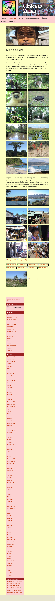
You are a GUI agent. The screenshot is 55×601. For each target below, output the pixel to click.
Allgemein (9, 348)
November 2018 (11, 485)
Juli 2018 (9, 489)
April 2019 (9, 477)
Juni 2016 (9, 511)
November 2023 (11, 404)
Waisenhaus (10, 333)
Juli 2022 (9, 435)
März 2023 (9, 418)
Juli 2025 (9, 364)
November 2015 (11, 525)
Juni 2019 (9, 475)
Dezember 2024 (11, 378)
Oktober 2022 (10, 428)
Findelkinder (10, 336)
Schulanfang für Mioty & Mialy (14, 590)
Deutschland (10, 322)
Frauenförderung (11, 345)
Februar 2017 (10, 499)
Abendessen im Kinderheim (13, 585)
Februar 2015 (10, 537)
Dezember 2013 (11, 565)
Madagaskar (12, 18)
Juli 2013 (9, 570)
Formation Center (11, 319)
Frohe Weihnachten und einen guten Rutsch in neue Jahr (14, 582)
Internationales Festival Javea (14, 592)
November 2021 (11, 449)
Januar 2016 (10, 520)
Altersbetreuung (11, 326)
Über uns (44, 18)
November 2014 (11, 542)
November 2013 (11, 568)
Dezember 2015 (11, 523)
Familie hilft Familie (12, 317)
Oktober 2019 (10, 470)
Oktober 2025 (10, 359)
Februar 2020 (10, 463)
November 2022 (11, 425)
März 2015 (9, 534)
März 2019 (9, 480)
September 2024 (11, 380)
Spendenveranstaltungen (32, 18)
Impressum (12, 21)
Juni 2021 (9, 454)
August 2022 (10, 432)
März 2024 (9, 394)
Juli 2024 (9, 385)
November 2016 (11, 506)
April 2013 (9, 575)
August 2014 (10, 546)
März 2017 (9, 496)
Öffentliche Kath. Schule (13, 341)
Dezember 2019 (11, 466)
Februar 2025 (10, 373)
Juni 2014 (9, 551)
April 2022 (9, 442)
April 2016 (9, 515)
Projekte (21, 18)
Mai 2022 (9, 440)
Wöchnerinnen (10, 329)
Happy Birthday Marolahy (13, 588)
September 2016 (11, 508)
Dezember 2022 (11, 423)
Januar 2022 (10, 447)
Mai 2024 (9, 390)
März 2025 (9, 371)
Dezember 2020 (11, 458)
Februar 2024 (10, 397)
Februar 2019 (10, 482)
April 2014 (9, 556)
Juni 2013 (9, 572)
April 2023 (9, 416)
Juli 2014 (9, 549)
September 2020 (11, 461)
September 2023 (11, 406)
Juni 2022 (9, 437)
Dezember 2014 (11, 539)
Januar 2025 (10, 375)
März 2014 (9, 558)
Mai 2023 (9, 413)
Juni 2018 (9, 492)
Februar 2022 (10, 444)
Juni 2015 (9, 530)
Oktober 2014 (10, 544)
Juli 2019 (9, 473)
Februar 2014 (10, 561)
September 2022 (11, 430)
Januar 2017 (10, 501)
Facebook (3, 21)
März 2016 (9, 518)
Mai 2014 (9, 553)
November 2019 (11, 468)
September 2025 (11, 361)
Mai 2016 (9, 513)
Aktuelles (3, 18)
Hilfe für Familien (11, 324)
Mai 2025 (9, 368)
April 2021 (9, 456)
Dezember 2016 (11, 504)
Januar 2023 (10, 421)
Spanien (9, 343)
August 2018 (10, 487)
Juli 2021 (9, 451)
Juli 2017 (9, 494)
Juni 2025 (9, 366)
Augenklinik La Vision (12, 331)
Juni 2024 (9, 387)
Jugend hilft (10, 350)
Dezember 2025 (11, 356)
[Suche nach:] (52, 18)
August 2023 (10, 409)
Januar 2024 (10, 399)
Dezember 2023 (11, 402)
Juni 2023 (9, 411)
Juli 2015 (9, 527)
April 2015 (9, 532)
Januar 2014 (10, 563)
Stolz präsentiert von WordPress (13, 598)
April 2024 (9, 392)
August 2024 (10, 383)
